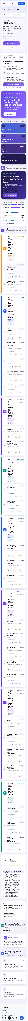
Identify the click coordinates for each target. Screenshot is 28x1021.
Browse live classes (9, 913)
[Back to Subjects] (2, 9)
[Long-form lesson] (8, 276)
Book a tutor (10, 114)
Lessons (23, 14)
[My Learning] (9, 1018)
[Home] (5, 9)
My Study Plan (7, 14)
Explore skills (10, 47)
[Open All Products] (22, 1018)
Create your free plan (13, 84)
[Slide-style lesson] (12, 276)
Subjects (10, 9)
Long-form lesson (9, 195)
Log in (15, 3)
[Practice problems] (20, 276)
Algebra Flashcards (6, 1012)
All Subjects (4, 1010)
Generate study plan (12, 43)
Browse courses (8, 916)
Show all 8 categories (9, 223)
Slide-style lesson (11, 191)
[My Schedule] (16, 1018)
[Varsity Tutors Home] (3, 3)
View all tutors (6, 930)
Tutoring (16, 14)
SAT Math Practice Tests (7, 1015)
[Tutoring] (13, 1018)
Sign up (22, 3)
